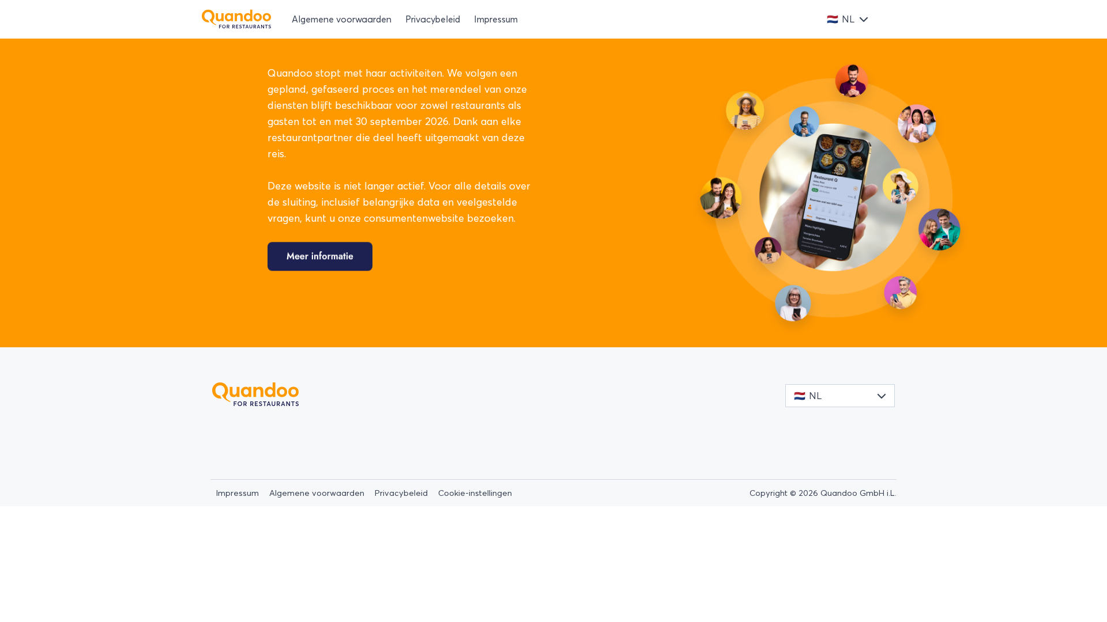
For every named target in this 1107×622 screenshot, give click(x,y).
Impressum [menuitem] (496, 19)
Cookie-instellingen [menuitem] (475, 493)
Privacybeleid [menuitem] (432, 19)
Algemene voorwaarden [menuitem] (341, 19)
